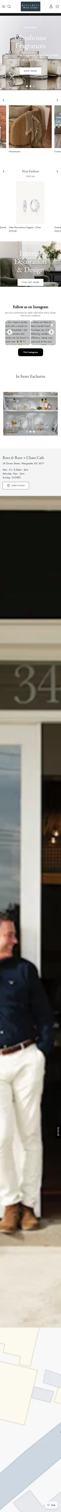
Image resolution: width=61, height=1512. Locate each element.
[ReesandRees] (30, 6)
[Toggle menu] (3, 6)
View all (30, 176)
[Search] (10, 6)
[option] (30, 264)
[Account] (50, 6)
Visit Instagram (30, 352)
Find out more (31, 282)
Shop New (31, 66)
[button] (27, 86)
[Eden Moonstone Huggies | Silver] (30, 202)
